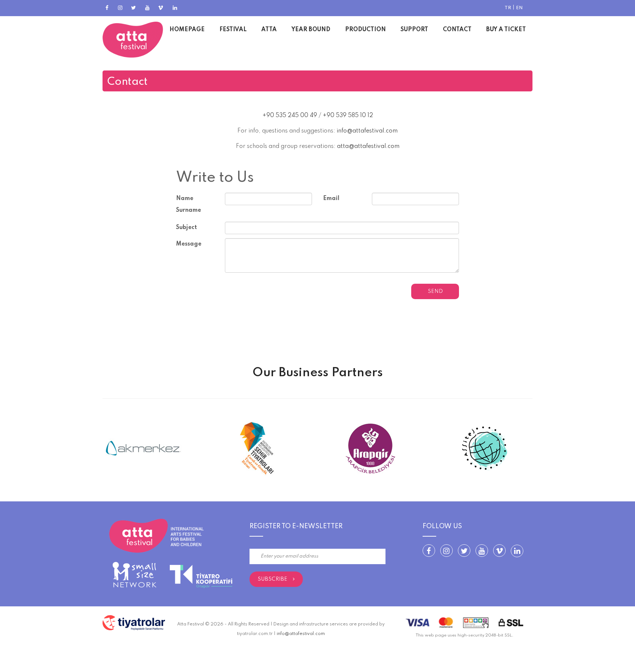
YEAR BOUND (310, 30)
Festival (233, 30)
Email (331, 199)
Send (435, 291)
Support (414, 30)
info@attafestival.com (367, 131)
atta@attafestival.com (368, 146)
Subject (186, 228)
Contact (457, 30)
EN (519, 8)
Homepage (187, 30)
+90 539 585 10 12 (348, 116)
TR (508, 8)
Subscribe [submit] (272, 579)
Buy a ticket (506, 30)
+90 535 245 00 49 (289, 116)
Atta (269, 30)
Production (365, 30)
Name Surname (188, 204)
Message (188, 244)
